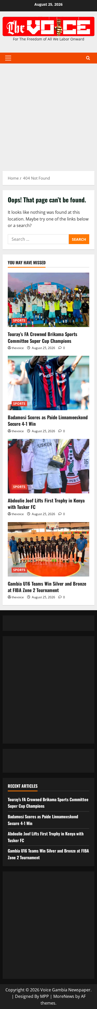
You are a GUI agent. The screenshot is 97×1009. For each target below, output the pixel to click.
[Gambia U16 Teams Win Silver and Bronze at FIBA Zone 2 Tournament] (48, 549)
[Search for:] (38, 239)
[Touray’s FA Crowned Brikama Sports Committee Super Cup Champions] (48, 300)
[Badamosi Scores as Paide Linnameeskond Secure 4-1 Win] (48, 383)
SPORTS (19, 320)
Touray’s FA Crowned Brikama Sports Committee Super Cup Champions (42, 337)
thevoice (18, 348)
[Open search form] (88, 58)
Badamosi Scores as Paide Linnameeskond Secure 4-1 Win (48, 420)
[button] (8, 58)
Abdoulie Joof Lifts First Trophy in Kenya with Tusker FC (46, 503)
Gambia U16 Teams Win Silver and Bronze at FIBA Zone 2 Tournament (47, 586)
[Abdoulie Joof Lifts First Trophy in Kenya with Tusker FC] (48, 466)
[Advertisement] (48, 114)
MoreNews (63, 996)
